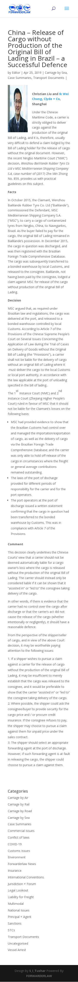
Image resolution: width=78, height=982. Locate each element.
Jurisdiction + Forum (22, 884)
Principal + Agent (19, 917)
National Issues (18, 910)
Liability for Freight (21, 897)
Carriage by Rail (18, 804)
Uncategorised (18, 943)
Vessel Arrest (17, 950)
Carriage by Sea (56, 73)
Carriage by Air (18, 798)
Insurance (14, 870)
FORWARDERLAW (39, 976)
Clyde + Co (52, 99)
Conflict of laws (18, 837)
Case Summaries (19, 78)
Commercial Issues (21, 831)
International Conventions (26, 877)
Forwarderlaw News (22, 864)
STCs (11, 930)
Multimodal (16, 904)
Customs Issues (19, 851)
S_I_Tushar (37, 971)
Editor (16, 73)
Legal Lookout (18, 890)
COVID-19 (15, 844)
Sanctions (14, 923)
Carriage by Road (20, 811)
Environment (17, 857)
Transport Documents (48, 78)
